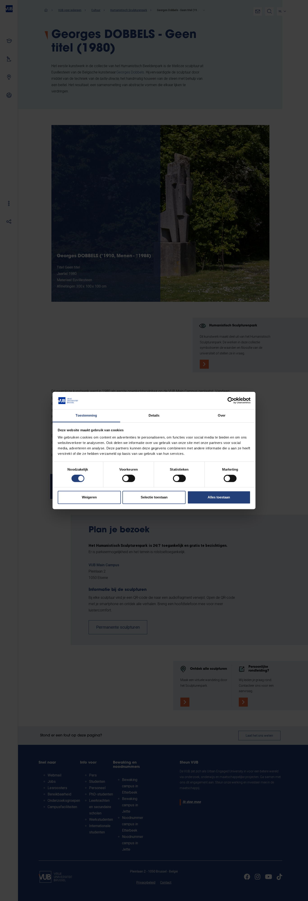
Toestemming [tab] (86, 415)
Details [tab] (154, 415)
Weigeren (89, 497)
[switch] (128, 478)
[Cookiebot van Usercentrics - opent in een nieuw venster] (231, 400)
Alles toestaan (219, 497)
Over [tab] (221, 415)
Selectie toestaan (154, 497)
